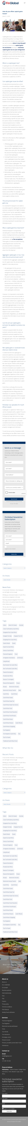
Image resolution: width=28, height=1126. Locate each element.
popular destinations (8, 672)
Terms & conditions (7, 1007)
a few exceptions (17, 239)
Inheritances (5, 1045)
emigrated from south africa (10, 632)
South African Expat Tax (8, 701)
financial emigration (7, 654)
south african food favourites (10, 712)
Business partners (6, 990)
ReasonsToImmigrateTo (8, 683)
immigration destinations (9, 657)
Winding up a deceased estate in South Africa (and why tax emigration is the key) (14, 596)
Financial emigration (7, 1020)
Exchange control (6, 1037)
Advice (4, 625)
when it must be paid (19, 43)
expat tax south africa (8, 647)
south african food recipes (9, 715)
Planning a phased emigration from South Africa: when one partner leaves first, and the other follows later (14, 602)
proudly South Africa (7, 675)
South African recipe (8, 719)
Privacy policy (5, 1004)
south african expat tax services (10, 704)
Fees (3, 996)
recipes (5, 686)
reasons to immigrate (8, 679)
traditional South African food (10, 741)
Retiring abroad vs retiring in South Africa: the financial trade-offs (14, 613)
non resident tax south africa (10, 665)
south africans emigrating (9, 726)
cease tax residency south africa (11, 628)
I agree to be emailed (10, 549)
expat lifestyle (6, 643)
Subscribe (14, 554)
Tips (19, 733)
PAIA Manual (5, 1009)
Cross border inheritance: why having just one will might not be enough (13, 591)
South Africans (19, 723)
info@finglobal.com (7, 1056)
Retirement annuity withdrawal (9, 1026)
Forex (3, 1029)
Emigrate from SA (18, 636)
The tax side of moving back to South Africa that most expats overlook (13, 608)
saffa (19, 690)
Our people (5, 987)
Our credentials (6, 985)
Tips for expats (6, 737)
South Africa (6, 694)
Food (16, 654)
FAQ (3, 998)
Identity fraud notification (8, 1012)
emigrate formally (7, 636)
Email (3, 1104)
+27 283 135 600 (6, 1061)
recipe (18, 683)
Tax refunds (5, 1031)
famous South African (8, 650)
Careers (4, 1001)
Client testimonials (6, 993)
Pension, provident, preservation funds (12, 1042)
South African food (7, 708)
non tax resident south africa (10, 668)
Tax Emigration (6, 1023)
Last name (4, 1098)
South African (14, 694)
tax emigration (6, 730)
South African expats (8, 697)
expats (13, 643)
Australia (21, 625)
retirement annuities (14, 686)
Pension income (6, 1040)
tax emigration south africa (9, 733)
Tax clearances (6, 1034)
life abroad (20, 657)
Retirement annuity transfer (9, 690)
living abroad (6, 661)
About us (4, 982)
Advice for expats (13, 625)
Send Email (14, 499)
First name (4, 1093)
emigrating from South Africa (10, 639)
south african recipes (8, 723)
